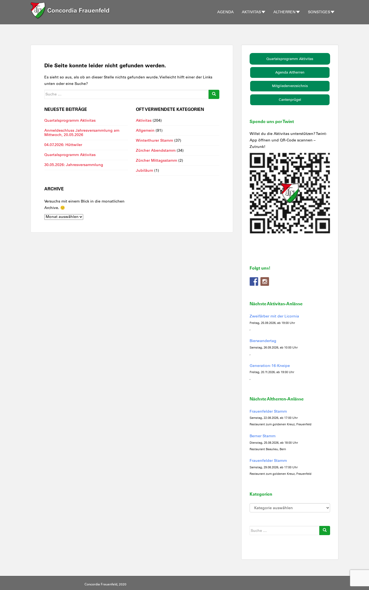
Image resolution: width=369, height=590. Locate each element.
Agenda (225, 12)
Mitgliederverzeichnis (290, 86)
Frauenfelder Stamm (268, 411)
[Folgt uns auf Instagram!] (264, 281)
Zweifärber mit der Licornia (274, 316)
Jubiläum (144, 170)
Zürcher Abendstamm (156, 150)
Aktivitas (251, 12)
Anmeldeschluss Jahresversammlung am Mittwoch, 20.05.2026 (81, 132)
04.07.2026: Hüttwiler (63, 144)
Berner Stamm (263, 436)
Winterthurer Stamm (154, 140)
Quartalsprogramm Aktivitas (70, 120)
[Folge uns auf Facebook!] (254, 281)
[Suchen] (214, 94)
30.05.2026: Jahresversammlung (73, 165)
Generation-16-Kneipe (270, 365)
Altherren (284, 12)
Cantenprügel (290, 100)
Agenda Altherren (289, 72)
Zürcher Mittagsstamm (156, 160)
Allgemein (145, 130)
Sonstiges (319, 12)
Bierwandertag (263, 341)
